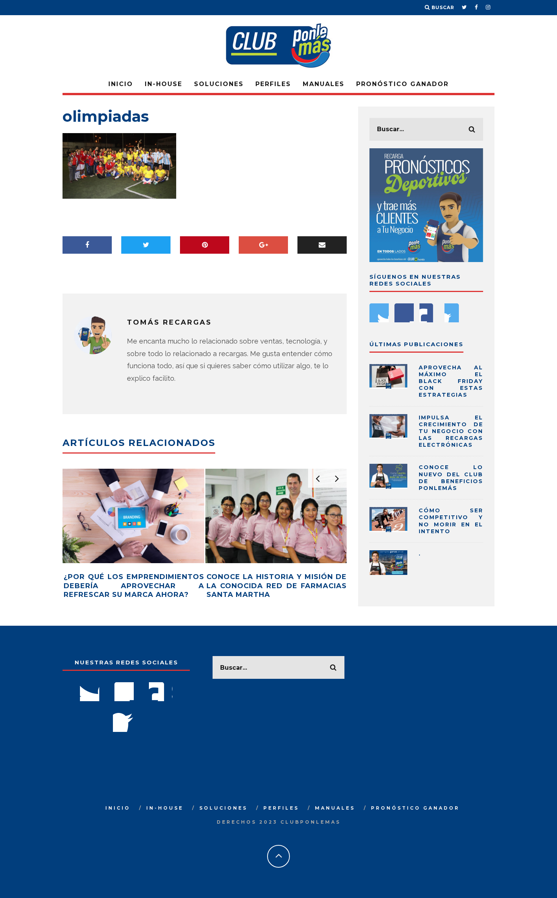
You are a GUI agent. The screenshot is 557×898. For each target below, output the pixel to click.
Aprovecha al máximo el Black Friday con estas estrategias (451, 381)
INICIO (120, 84)
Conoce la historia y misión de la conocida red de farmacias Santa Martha (277, 586)
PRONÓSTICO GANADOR (402, 84)
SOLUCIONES (219, 84)
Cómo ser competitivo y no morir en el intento (451, 521)
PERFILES (273, 84)
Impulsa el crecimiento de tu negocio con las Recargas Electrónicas (451, 431)
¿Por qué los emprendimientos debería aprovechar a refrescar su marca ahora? (134, 586)
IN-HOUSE (163, 84)
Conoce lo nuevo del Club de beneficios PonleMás (451, 477)
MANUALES (323, 84)
